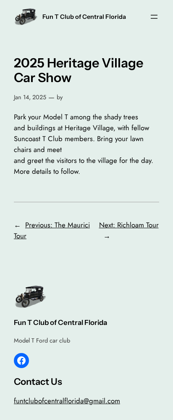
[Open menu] (154, 17)
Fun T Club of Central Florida (84, 17)
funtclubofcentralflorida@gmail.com (67, 401)
